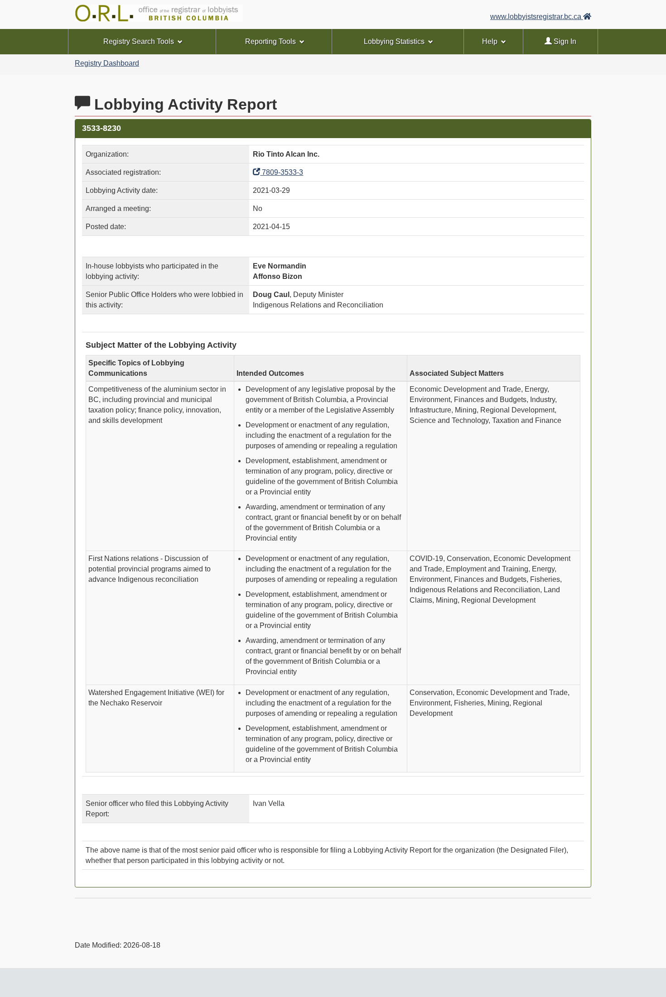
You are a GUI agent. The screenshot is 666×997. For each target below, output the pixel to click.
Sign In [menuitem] (564, 41)
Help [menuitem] (489, 41)
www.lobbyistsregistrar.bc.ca (536, 16)
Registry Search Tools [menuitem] (138, 41)
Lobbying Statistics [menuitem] (394, 41)
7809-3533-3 (281, 172)
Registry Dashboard (107, 63)
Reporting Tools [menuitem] (270, 41)
